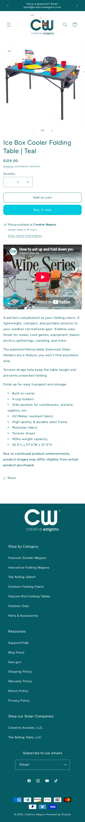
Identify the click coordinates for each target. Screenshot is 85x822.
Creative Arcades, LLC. (25, 728)
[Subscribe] (65, 765)
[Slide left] (33, 130)
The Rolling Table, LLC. (25, 737)
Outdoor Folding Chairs (26, 586)
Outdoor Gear (18, 606)
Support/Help (18, 643)
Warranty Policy (20, 681)
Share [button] (11, 478)
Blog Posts (16, 652)
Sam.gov (14, 662)
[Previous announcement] (7, 5)
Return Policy (18, 691)
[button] (8, 24)
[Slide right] (51, 130)
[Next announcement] (77, 5)
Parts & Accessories (23, 615)
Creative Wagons (35, 814)
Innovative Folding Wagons (28, 567)
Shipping (8, 166)
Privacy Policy (19, 700)
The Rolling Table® (21, 577)
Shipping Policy (20, 671)
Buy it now (42, 210)
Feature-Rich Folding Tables (29, 596)
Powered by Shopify (58, 814)
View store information (25, 236)
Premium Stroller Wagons (27, 558)
